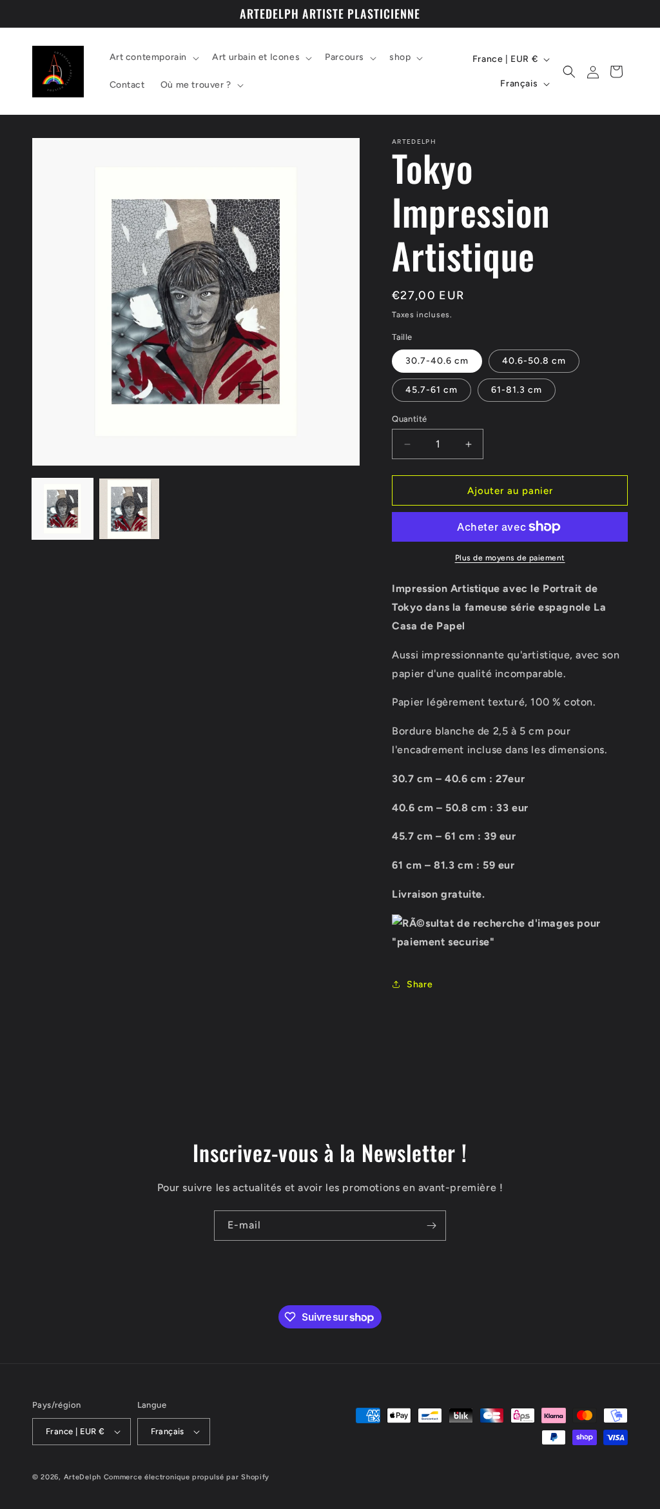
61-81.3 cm (516, 389)
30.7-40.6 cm (437, 360)
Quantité (409, 419)
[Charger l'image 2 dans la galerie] (129, 508)
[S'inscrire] (431, 1225)
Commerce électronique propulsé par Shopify (186, 1477)
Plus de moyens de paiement (510, 557)
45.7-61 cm (431, 389)
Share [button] (419, 984)
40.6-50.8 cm (534, 360)
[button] (153, 57)
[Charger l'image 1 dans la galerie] (62, 508)
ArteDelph (82, 1477)
